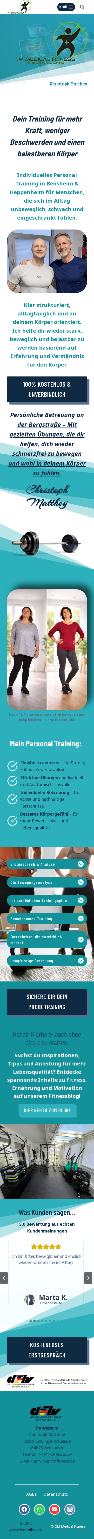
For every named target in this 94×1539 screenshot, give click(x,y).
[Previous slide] (4, 1278)
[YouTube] (54, 1509)
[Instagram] (69, 1509)
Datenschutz (55, 1494)
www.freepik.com (25, 1529)
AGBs (31, 1494)
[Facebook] (24, 1509)
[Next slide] (88, 1278)
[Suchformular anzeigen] (82, 7)
